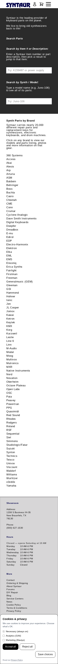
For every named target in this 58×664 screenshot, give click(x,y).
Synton (10, 452)
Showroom (12, 503)
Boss (9, 188)
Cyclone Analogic (17, 214)
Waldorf (11, 470)
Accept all (10, 646)
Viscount (11, 467)
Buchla (10, 192)
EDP (9, 240)
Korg (9, 329)
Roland (10, 426)
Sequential (12, 433)
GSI (8, 289)
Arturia (10, 174)
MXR (9, 366)
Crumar (11, 211)
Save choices (45, 654)
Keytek (10, 322)
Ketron (10, 318)
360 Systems (14, 155)
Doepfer (11, 225)
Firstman (11, 274)
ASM (9, 177)
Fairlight (11, 270)
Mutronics (12, 363)
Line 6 (10, 340)
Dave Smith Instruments (21, 218)
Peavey (11, 400)
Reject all (27, 646)
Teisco (10, 459)
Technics (11, 456)
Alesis (10, 166)
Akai (9, 162)
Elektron (11, 248)
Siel (8, 437)
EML (9, 255)
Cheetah (11, 200)
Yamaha (11, 485)
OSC (9, 392)
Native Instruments (18, 370)
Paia (9, 396)
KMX (9, 326)
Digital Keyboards (17, 222)
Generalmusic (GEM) (19, 281)
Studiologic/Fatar (17, 444)
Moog (9, 355)
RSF (9, 430)
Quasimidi (12, 411)
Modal (10, 352)
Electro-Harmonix (17, 244)
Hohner (10, 296)
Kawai (10, 315)
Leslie (10, 337)
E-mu (9, 233)
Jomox (10, 311)
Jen (8, 303)
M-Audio (11, 348)
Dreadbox (12, 229)
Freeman (11, 277)
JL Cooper (12, 307)
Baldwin (11, 181)
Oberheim (12, 381)
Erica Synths (14, 266)
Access (11, 159)
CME (9, 203)
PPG (9, 407)
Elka (9, 251)
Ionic (9, 300)
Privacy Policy (17, 660)
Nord (9, 374)
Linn (9, 344)
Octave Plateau (16, 385)
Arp (8, 170)
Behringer (12, 185)
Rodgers (11, 422)
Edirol (10, 237)
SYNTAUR (18, 5)
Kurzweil (11, 333)
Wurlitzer (12, 478)
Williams (11, 474)
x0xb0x (10, 481)
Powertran (12, 404)
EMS (9, 259)
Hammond (12, 292)
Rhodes (11, 418)
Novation (11, 378)
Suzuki (10, 448)
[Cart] (41, 4)
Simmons (12, 441)
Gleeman (11, 285)
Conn (9, 207)
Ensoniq (11, 263)
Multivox (11, 359)
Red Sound (13, 415)
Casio (9, 196)
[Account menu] (34, 4)
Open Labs (13, 389)
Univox (10, 463)
